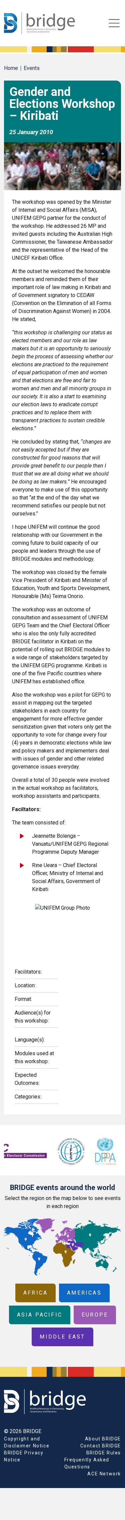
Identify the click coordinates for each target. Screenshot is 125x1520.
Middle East (62, 1337)
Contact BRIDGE (100, 1445)
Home (11, 68)
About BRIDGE (103, 1438)
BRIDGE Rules (103, 1452)
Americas (84, 1293)
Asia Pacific (39, 1315)
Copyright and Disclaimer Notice (26, 1442)
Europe (95, 1315)
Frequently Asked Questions (87, 1463)
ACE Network (104, 1473)
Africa (35, 1293)
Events (32, 68)
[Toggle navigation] (114, 23)
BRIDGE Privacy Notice (23, 1456)
